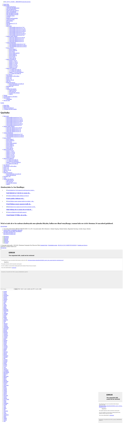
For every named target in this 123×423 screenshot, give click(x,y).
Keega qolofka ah (13, 50)
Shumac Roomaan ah (11, 59)
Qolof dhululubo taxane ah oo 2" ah (17, 44)
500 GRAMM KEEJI (11, 9)
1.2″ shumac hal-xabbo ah (15, 69)
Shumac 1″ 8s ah (13, 60)
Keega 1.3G (9, 77)
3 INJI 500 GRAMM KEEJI (12, 8)
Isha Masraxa (9, 74)
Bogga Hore (6, 4)
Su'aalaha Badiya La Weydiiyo (10, 96)
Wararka (5, 95)
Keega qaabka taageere (14, 53)
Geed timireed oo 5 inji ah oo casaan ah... (18, 193)
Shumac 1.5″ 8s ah (13, 63)
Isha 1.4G (8, 81)
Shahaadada (9, 99)
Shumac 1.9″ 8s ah (13, 65)
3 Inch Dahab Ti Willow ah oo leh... (16, 215)
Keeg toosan (12, 51)
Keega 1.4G (9, 78)
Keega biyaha (12, 56)
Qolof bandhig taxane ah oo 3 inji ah (17, 29)
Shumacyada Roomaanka (12, 18)
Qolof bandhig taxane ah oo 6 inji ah (17, 33)
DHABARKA (9, 20)
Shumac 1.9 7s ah (13, 64)
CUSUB (8, 17)
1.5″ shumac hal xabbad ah (15, 71)
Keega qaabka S (12, 49)
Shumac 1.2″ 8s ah (13, 62)
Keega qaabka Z (13, 54)
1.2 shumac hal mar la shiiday (10, 109)
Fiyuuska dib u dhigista (14, 92)
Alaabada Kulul (43, 245)
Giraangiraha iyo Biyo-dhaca (12, 76)
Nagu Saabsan (6, 97)
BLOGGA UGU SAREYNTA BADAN (67, 245)
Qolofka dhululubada (11, 42)
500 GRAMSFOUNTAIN (12, 14)
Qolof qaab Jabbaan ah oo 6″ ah (16, 40)
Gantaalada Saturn (10, 15)
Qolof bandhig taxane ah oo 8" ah (16, 35)
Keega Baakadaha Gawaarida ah (16, 83)
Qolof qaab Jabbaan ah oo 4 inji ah (17, 37)
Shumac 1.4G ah (10, 80)
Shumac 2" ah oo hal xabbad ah (16, 72)
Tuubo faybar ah (13, 90)
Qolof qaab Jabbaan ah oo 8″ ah (16, 41)
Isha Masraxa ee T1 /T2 (11, 23)
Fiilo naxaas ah (12, 91)
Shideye (11, 94)
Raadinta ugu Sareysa (82, 245)
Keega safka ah (12, 58)
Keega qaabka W (13, 55)
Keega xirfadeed (10, 47)
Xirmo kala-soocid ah (14, 85)
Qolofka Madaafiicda (11, 6)
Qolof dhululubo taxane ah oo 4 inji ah (17, 46)
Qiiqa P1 (8, 24)
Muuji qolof (9, 26)
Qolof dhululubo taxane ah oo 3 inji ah (17, 45)
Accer (7, 87)
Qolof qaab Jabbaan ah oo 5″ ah (16, 38)
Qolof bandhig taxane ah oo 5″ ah (16, 32)
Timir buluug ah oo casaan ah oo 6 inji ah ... (19, 209)
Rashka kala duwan (10, 82)
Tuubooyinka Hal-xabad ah (12, 10)
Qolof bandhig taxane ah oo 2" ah (16, 27)
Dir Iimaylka (3, 247)
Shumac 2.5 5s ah (13, 67)
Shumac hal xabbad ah (11, 68)
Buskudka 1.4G (9, 86)
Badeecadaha (6, 5)
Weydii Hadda (4, 226)
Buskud (8, 22)
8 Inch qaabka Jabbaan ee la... (15, 198)
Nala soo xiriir (6, 100)
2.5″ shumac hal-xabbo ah (15, 73)
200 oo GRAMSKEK (11, 11)
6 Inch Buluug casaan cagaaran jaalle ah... (18, 204)
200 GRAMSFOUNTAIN (12, 13)
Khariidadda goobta (52, 245)
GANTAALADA (10, 19)
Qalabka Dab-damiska (11, 88)
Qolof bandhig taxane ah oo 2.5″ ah (17, 28)
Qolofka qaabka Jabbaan (11, 36)
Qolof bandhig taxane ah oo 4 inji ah (17, 31)
